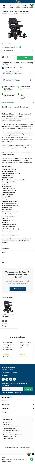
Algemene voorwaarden (11, 447)
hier (6, 239)
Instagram (6, 379)
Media (3, 252)
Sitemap (28, 447)
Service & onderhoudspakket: (11, 47)
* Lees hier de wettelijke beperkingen (11, 392)
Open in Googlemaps (14, 426)
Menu (4, 7)
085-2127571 (9, 369)
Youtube (14, 379)
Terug (2, 1)
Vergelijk (13, 13)
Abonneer (28, 389)
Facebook (3, 379)
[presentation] (31, 28)
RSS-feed (22, 447)
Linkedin (10, 379)
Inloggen (18, 7)
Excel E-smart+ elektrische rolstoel (8, 315)
